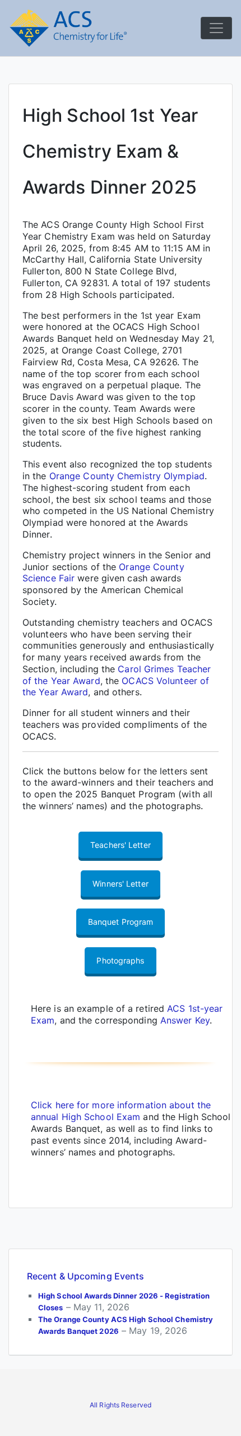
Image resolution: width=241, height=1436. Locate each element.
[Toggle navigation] (216, 28)
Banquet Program (121, 921)
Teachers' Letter (120, 845)
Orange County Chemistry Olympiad (127, 475)
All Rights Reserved (120, 1405)
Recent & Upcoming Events (85, 1276)
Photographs (120, 960)
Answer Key (185, 1020)
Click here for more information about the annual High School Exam (121, 1110)
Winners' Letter (120, 883)
